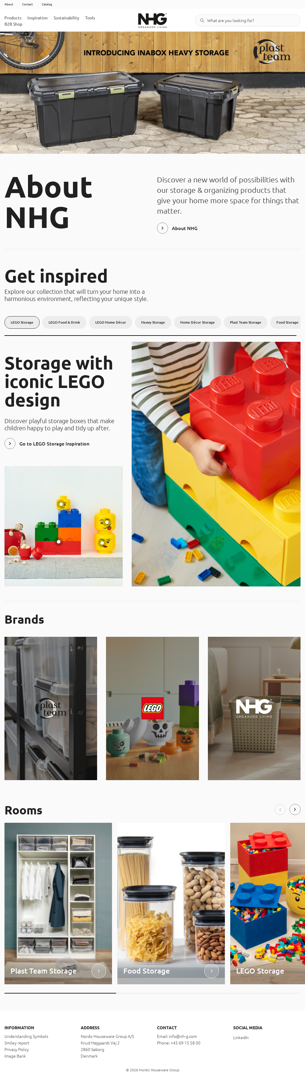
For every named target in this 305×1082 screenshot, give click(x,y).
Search (202, 20)
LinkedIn (241, 1037)
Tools (90, 17)
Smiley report (16, 1043)
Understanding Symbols (26, 1036)
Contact (27, 4)
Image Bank (15, 1056)
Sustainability (66, 17)
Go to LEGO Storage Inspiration (54, 443)
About (8, 4)
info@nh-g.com (183, 1036)
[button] (280, 809)
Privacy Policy (16, 1049)
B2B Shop (13, 24)
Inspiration (37, 17)
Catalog (47, 4)
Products (12, 17)
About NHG (184, 228)
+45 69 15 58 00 (185, 1043)
